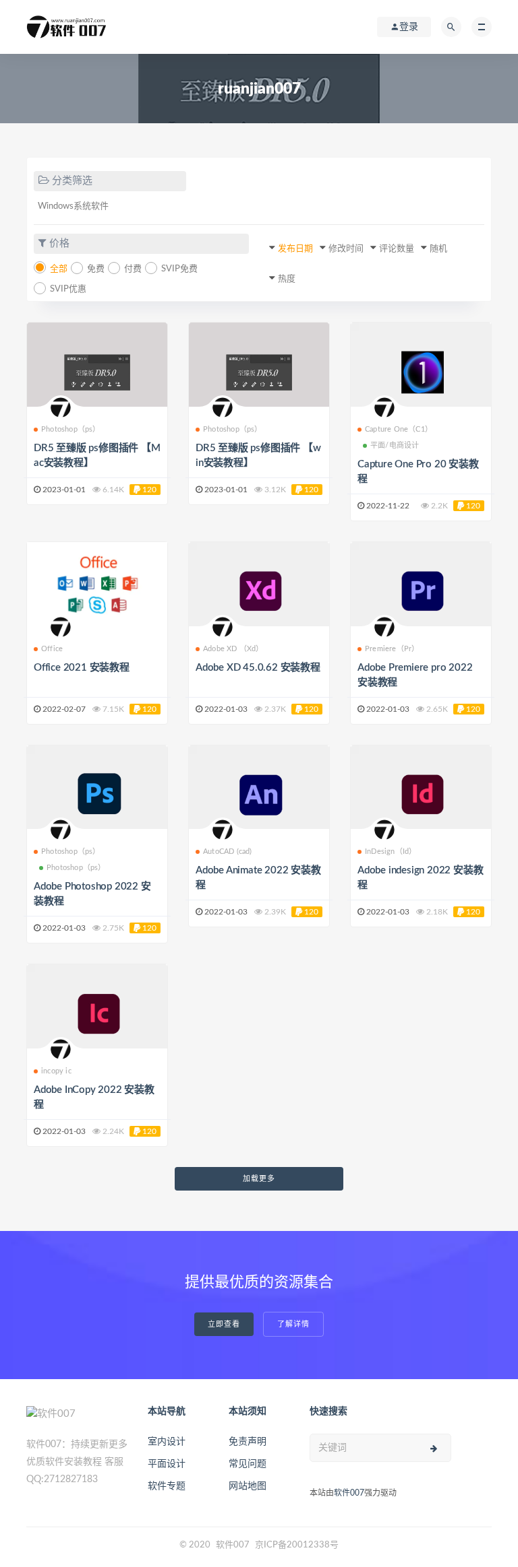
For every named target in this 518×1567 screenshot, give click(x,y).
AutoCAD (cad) (227, 851)
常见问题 (247, 1464)
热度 (286, 279)
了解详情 (293, 1324)
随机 (438, 248)
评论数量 (396, 248)
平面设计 (166, 1464)
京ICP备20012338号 (297, 1545)
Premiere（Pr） (392, 649)
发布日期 (295, 248)
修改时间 (346, 248)
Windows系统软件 (73, 206)
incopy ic (56, 1071)
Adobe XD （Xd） (233, 649)
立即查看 (224, 1324)
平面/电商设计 (394, 445)
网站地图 (247, 1486)
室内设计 (166, 1441)
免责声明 (247, 1441)
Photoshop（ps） (70, 429)
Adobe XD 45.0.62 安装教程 (258, 668)
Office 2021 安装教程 (82, 668)
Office (52, 649)
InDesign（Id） (390, 851)
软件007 (349, 1493)
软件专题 (166, 1486)
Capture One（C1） (398, 429)
